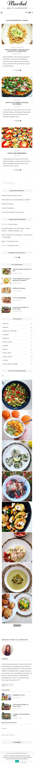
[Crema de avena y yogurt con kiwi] (6, 271)
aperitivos (17, 323)
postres (17, 349)
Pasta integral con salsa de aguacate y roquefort (17, 50)
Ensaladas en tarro (13, 241)
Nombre (4, 728)
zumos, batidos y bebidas (17, 364)
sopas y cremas (17, 356)
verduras (17, 360)
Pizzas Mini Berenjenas (17, 153)
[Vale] (32, 759)
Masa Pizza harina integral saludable (17, 103)
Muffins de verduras (8, 204)
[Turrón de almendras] (6, 300)
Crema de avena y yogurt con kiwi (11, 195)
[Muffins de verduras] (6, 290)
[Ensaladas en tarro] (6, 697)
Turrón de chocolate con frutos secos (13, 212)
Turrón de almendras (8, 208)
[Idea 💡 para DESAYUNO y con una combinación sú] (17, 425)
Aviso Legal (10, 753)
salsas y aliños (17, 353)
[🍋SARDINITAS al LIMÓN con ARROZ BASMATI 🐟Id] (17, 456)
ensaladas (17, 334)
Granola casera (13, 224)
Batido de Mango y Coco (15, 231)
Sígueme (18, 625)
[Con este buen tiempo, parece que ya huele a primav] (17, 486)
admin (3, 241)
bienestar (13, 47)
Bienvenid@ (6, 237)
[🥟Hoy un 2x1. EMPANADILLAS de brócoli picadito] (17, 608)
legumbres (17, 338)
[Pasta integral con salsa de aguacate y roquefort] (17, 34)
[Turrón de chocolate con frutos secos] (6, 310)
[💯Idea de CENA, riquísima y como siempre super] (17, 517)
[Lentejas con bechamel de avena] (6, 716)
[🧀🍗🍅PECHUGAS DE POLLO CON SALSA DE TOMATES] (17, 547)
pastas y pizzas (20, 47)
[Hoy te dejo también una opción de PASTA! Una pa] (17, 395)
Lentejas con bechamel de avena (21, 715)
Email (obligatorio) (8, 735)
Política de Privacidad (21, 753)
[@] (6, 377)
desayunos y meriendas (17, 331)
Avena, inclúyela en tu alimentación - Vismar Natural (17, 235)
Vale (17, 761)
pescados (17, 345)
